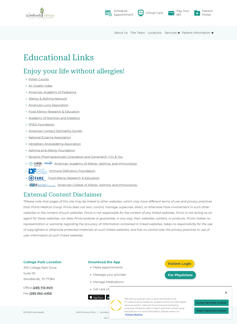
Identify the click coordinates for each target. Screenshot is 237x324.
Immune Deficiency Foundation (72, 171)
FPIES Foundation (41, 124)
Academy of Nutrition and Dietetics (54, 118)
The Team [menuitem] (137, 33)
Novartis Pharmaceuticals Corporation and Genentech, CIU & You (76, 157)
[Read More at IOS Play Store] (96, 297)
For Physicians (180, 275)
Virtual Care (154, 13)
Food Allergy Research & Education (54, 111)
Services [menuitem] (171, 33)
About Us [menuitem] (121, 33)
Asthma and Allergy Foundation (52, 150)
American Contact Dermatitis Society (55, 131)
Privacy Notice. (134, 314)
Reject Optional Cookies (211, 310)
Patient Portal (207, 12)
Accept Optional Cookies (211, 302)
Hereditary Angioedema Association (55, 144)
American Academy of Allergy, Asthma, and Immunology (95, 163)
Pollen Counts (39, 79)
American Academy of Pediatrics (52, 92)
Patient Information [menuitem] (196, 33)
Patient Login (179, 264)
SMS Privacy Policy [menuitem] (86, 312)
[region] (170, 302)
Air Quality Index (41, 86)
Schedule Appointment (123, 12)
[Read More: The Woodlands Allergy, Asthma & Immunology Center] (53, 13)
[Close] (226, 292)
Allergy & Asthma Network (48, 99)
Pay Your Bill (183, 12)
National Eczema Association (50, 137)
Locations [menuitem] (155, 33)
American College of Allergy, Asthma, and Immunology (97, 185)
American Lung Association (48, 105)
